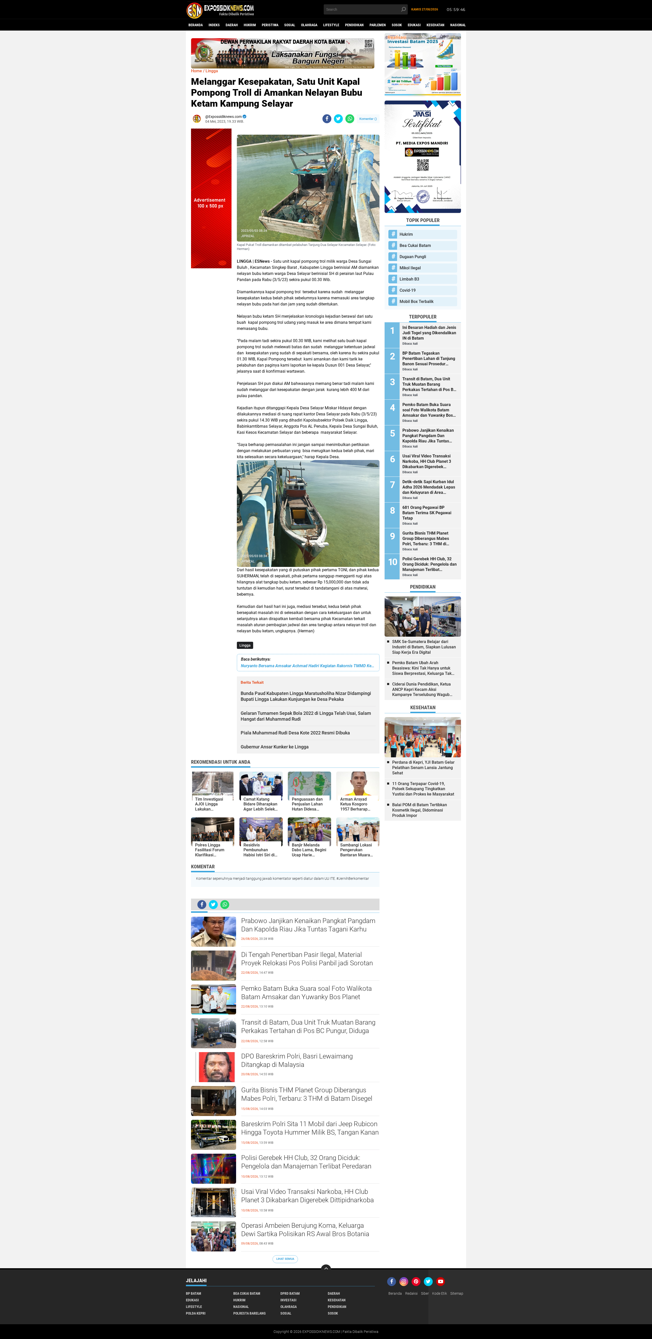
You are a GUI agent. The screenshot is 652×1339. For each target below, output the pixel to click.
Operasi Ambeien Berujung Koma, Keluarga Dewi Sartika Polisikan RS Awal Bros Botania (305, 1230)
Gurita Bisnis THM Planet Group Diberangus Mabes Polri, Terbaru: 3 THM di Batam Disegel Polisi (306, 1098)
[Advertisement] (211, 344)
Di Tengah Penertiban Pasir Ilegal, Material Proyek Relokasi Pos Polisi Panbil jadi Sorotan (307, 959)
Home (196, 70)
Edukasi (414, 25)
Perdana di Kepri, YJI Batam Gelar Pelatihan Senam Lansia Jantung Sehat (423, 767)
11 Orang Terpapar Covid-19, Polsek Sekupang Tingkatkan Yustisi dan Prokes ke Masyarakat (423, 789)
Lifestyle (331, 25)
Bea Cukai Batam (415, 245)
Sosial (289, 25)
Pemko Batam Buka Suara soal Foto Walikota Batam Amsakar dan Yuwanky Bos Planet (306, 993)
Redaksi (411, 1293)
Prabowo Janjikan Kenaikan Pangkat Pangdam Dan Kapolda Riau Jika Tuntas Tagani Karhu (308, 925)
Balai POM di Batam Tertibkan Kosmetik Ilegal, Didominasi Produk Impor (419, 810)
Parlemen (378, 25)
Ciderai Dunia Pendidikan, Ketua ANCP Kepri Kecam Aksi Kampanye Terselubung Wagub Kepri (421, 690)
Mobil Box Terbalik (416, 301)
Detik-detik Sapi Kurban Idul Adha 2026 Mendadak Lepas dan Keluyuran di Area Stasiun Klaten (428, 487)
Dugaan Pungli (413, 256)
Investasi (288, 1300)
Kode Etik (439, 1293)
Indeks (214, 25)
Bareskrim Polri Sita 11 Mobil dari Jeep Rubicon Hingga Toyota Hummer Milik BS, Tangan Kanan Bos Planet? (310, 1132)
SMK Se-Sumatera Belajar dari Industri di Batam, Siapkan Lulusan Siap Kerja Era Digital (424, 647)
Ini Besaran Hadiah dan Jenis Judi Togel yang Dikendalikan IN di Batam (429, 333)
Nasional (458, 25)
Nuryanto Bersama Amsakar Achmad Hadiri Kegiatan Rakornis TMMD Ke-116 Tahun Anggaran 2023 (308, 665)
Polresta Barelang (249, 1313)
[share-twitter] (338, 118)
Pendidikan (354, 25)
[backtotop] (326, 1269)
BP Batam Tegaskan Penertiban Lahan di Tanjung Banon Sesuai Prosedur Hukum (428, 359)
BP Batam (193, 1293)
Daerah (232, 25)
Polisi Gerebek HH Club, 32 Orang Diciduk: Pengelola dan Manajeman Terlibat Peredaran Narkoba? (306, 1166)
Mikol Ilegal (410, 268)
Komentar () (368, 119)
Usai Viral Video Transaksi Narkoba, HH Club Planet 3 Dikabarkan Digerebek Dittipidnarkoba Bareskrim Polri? (307, 1200)
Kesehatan (435, 25)
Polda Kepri (196, 1313)
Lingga (245, 645)
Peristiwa (270, 25)
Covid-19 (408, 290)
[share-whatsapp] (349, 118)
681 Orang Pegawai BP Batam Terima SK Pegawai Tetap (426, 513)
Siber (425, 1293)
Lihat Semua (285, 1259)
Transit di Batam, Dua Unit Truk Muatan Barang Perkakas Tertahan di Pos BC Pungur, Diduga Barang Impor (308, 1031)
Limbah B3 (409, 279)
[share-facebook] (326, 118)
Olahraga (309, 25)
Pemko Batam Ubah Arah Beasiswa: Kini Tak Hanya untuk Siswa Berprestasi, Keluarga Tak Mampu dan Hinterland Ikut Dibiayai (422, 668)
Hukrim (250, 25)
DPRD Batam (290, 1293)
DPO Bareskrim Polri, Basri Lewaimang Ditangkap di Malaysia (297, 1060)
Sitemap (456, 1293)
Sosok (397, 25)
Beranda (195, 25)
